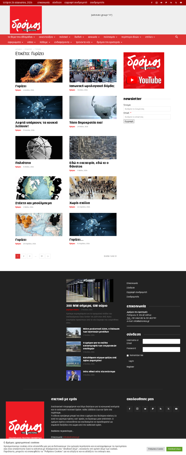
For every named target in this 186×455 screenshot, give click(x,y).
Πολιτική (63, 37)
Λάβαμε (44, 42)
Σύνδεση (57, 2)
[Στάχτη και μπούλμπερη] (38, 188)
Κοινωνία (92, 37)
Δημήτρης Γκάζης (72, 310)
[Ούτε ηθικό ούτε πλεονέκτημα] (73, 375)
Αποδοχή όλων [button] (174, 449)
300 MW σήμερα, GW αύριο (87, 305)
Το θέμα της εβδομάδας (20, 37)
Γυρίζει (20, 86)
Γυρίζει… (76, 239)
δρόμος (18, 90)
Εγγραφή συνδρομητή (76, 2)
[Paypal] (166, 2)
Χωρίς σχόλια (79, 203)
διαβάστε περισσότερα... (62, 431)
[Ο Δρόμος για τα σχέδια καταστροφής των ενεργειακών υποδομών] (73, 347)
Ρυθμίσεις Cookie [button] (155, 449)
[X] (176, 2)
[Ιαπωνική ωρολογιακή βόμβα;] (93, 70)
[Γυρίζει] (38, 71)
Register (130, 367)
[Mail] (161, 2)
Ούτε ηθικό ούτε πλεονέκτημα (99, 372)
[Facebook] (152, 2)
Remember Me (136, 355)
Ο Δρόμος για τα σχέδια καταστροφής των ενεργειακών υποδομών (100, 346)
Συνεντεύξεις (46, 37)
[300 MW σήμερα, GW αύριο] (93, 290)
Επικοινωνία (43, 2)
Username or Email (133, 341)
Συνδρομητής (97, 2)
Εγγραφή (129, 121)
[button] (176, 37)
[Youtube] (181, 2)
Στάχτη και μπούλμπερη (33, 203)
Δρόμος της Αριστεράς (108, 42)
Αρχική (18, 49)
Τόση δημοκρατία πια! (86, 122)
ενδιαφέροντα (61, 42)
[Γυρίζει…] (93, 224)
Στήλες (149, 37)
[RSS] (171, 2)
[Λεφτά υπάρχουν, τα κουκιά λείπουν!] (38, 107)
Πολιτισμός (109, 37)
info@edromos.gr (141, 321)
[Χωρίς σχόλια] (93, 187)
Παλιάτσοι (23, 163)
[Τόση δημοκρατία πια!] (93, 107)
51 (42, 256)
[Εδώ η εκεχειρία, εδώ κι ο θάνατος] (93, 147)
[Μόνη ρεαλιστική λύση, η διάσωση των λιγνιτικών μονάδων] (73, 333)
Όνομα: (127, 104)
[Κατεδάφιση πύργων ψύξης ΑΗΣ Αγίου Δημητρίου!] (73, 361)
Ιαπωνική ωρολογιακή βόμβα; (92, 86)
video (30, 42)
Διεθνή (78, 37)
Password (131, 348)
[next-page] (48, 256)
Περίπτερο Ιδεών (130, 37)
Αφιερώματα (14, 42)
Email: (127, 112)
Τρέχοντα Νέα (83, 42)
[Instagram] (156, 2)
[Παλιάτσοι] (38, 147)
